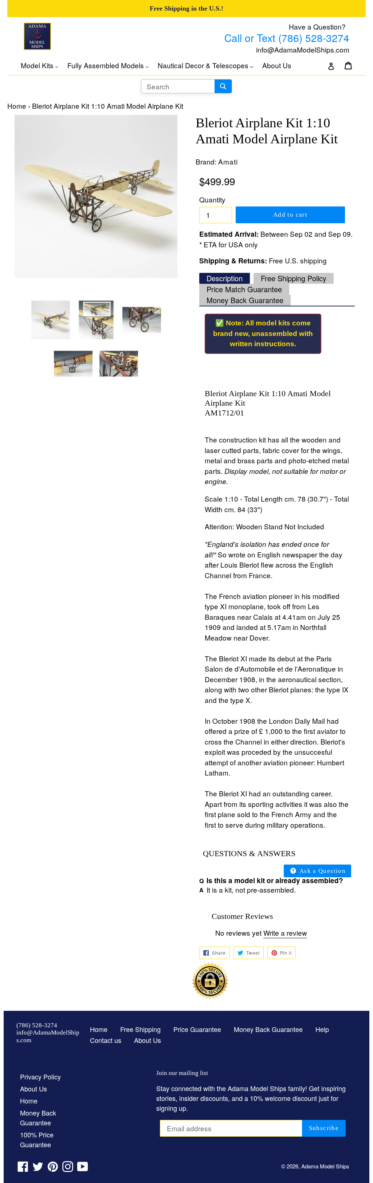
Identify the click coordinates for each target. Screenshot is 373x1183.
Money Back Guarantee (245, 300)
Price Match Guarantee (244, 289)
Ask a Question (322, 870)
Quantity (212, 199)
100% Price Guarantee (37, 1139)
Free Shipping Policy (293, 278)
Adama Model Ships (325, 1166)
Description (225, 278)
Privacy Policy (40, 1076)
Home (16, 106)
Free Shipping (140, 1029)
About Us (147, 1040)
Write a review (285, 932)
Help (322, 1029)
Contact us (105, 1040)
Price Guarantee (197, 1029)
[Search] (223, 86)
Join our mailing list (182, 1073)
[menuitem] (43, 65)
